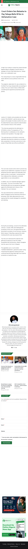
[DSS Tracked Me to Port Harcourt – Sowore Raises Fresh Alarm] (21, 378)
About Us (18, 544)
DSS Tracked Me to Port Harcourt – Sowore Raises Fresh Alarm (21, 385)
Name (3, 418)
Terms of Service (14, 546)
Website (3, 431)
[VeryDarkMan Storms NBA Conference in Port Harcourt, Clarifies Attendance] (21, 360)
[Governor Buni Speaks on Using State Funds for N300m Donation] (7, 360)
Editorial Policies (11, 544)
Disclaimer (23, 544)
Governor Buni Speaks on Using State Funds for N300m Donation (7, 367)
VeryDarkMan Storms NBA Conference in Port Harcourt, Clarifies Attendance (21, 368)
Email (2, 425)
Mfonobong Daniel (6, 20)
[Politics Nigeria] (14, 5)
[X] (14, 347)
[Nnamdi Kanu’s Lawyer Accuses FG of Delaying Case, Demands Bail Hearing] (7, 378)
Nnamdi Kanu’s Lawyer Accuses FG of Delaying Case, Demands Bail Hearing (6, 386)
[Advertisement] (14, 54)
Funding (4, 544)
